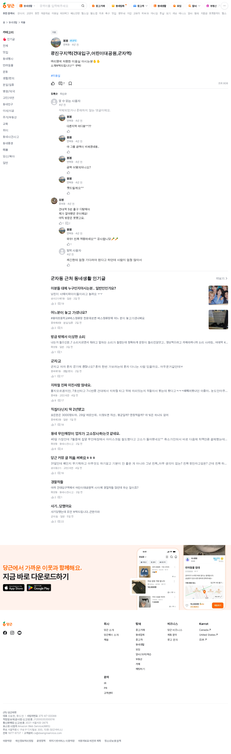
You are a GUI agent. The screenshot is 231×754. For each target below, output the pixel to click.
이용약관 (7, 740)
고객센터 (108, 692)
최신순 (63, 93)
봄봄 (69, 117)
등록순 (54, 93)
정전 (37, 13)
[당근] (8, 6)
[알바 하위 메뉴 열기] (200, 5)
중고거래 (140, 629)
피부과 (145, 13)
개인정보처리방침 (24, 740)
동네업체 (140, 634)
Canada (203, 629)
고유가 (136, 13)
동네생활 (13, 22)
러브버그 (64, 13)
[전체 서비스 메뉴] (224, 5)
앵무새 (121, 13)
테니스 (182, 13)
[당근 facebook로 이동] (5, 633)
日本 (201, 639)
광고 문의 (172, 639)
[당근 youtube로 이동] (19, 633)
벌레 (196, 13)
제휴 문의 (172, 634)
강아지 (21, 13)
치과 (101, 13)
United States (207, 634)
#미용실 (55, 75)
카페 (138, 663)
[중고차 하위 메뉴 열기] (147, 5)
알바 (190, 13)
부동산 (139, 659)
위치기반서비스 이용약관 (62, 740)
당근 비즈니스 (174, 629)
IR (105, 683)
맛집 (114, 13)
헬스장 (85, 13)
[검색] (82, 5)
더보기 (220, 278)
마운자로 (45, 13)
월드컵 (93, 13)
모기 (168, 13)
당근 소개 (109, 629)
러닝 (175, 13)
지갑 (129, 13)
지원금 (204, 13)
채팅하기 (140, 668)
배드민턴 (75, 13)
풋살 (162, 13)
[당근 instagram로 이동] (12, 633)
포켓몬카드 (214, 13)
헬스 (224, 13)
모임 (138, 649)
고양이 (30, 13)
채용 (106, 639)
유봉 (61, 200)
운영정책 (41, 740)
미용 (54, 32)
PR (105, 688)
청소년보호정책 (112, 740)
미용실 (55, 13)
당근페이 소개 (111, 634)
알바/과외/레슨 (143, 654)
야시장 (154, 13)
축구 (107, 13)
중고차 (139, 639)
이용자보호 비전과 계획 (89, 740)
